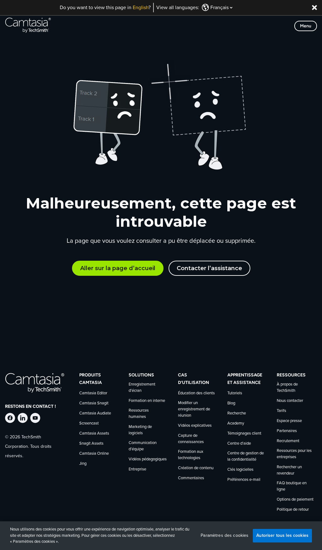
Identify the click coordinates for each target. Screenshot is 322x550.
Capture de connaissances (191, 439)
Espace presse (289, 421)
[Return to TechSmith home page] (28, 25)
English (140, 7)
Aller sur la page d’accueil (117, 268)
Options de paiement (295, 499)
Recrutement (288, 441)
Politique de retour (293, 510)
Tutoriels (234, 393)
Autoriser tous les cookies (282, 535)
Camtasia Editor (93, 393)
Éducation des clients (196, 393)
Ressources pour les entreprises (294, 454)
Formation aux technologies (190, 455)
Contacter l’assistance (209, 268)
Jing (82, 464)
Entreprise (137, 469)
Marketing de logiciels (140, 430)
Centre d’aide (239, 444)
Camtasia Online (94, 454)
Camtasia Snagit (93, 403)
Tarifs (281, 411)
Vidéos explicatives (195, 426)
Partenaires (287, 431)
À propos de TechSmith (287, 387)
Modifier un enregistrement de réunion (194, 409)
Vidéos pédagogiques (148, 459)
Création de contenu (196, 468)
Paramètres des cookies (224, 535)
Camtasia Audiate (95, 413)
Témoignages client (244, 433)
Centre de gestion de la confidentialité (245, 456)
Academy (235, 423)
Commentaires (191, 478)
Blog (231, 403)
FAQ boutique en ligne (292, 486)
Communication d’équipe (143, 446)
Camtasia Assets (94, 433)
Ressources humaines (139, 413)
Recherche (236, 413)
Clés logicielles (240, 470)
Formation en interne (147, 401)
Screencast (89, 423)
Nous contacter (290, 401)
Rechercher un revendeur (289, 470)
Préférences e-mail (243, 480)
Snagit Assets (91, 444)
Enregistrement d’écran (142, 387)
